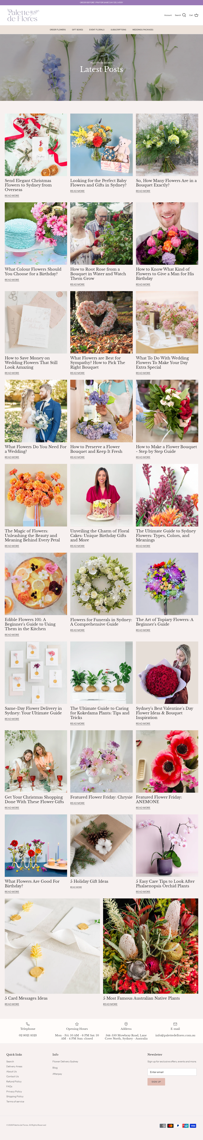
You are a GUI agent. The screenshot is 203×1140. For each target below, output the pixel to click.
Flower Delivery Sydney (65, 1061)
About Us (11, 1071)
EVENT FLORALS (97, 29)
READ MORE (12, 195)
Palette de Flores (20, 1125)
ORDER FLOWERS (58, 29)
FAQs (9, 1086)
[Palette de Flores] (22, 15)
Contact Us (12, 1076)
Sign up (156, 1081)
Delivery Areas (14, 1066)
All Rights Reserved (37, 1125)
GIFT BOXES (77, 29)
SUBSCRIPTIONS (118, 29)
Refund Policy (14, 1081)
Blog (55, 1067)
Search (10, 1061)
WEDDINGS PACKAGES (142, 29)
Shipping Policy (14, 1096)
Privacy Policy (14, 1091)
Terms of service (15, 1101)
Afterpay (57, 1073)
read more (76, 887)
